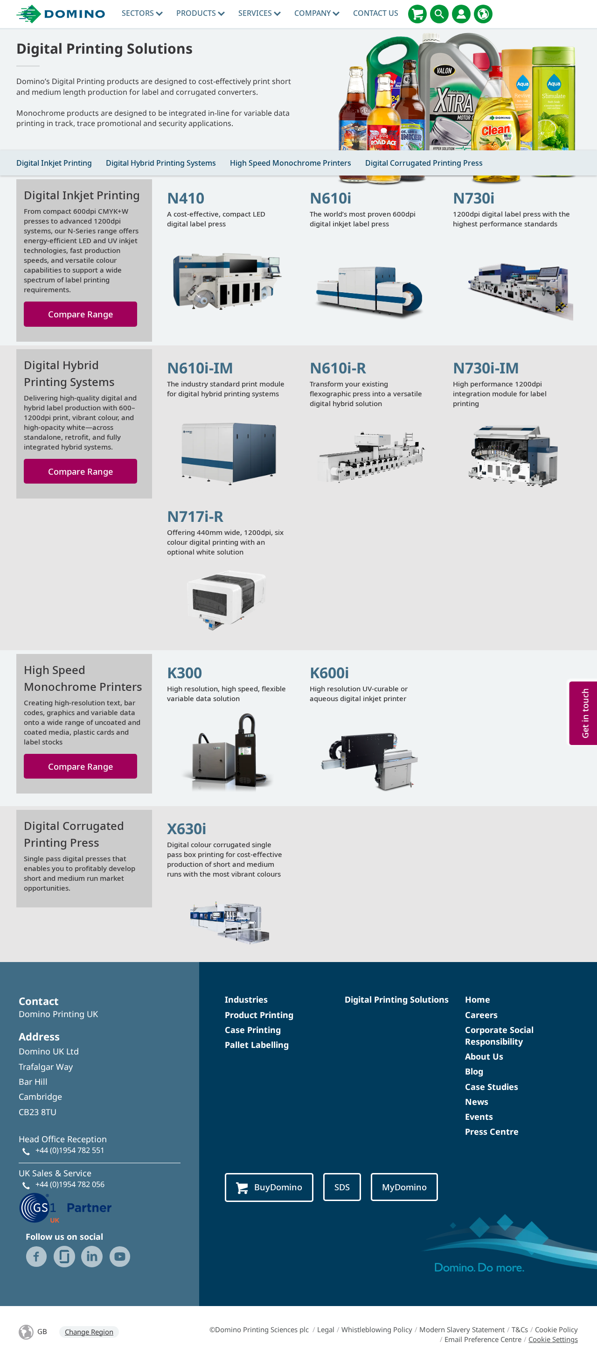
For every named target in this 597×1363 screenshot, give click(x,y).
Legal (325, 1329)
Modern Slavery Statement (462, 1329)
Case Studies (491, 1086)
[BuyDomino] (417, 14)
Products (197, 13)
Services (256, 13)
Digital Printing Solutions (397, 999)
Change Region (89, 1331)
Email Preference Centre (482, 1339)
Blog (474, 1071)
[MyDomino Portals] (461, 14)
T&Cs (520, 1329)
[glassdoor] (64, 1256)
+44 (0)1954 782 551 (69, 1150)
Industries (246, 999)
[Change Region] (483, 14)
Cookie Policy (556, 1329)
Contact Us (375, 13)
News (476, 1101)
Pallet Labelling (257, 1044)
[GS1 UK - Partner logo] (65, 1206)
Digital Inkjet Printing (54, 163)
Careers (481, 1014)
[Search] (439, 14)
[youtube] (120, 1256)
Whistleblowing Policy (376, 1329)
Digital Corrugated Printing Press (424, 163)
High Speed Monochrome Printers (290, 163)
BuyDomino (278, 1187)
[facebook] (36, 1256)
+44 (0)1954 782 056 (69, 1184)
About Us (484, 1056)
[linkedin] (92, 1256)
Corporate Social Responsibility (499, 1035)
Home (477, 999)
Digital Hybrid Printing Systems (161, 163)
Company (313, 13)
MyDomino (404, 1187)
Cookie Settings (553, 1339)
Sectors (139, 13)
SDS (342, 1187)
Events (479, 1116)
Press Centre (492, 1131)
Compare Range (80, 314)
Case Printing (253, 1029)
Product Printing (259, 1014)
